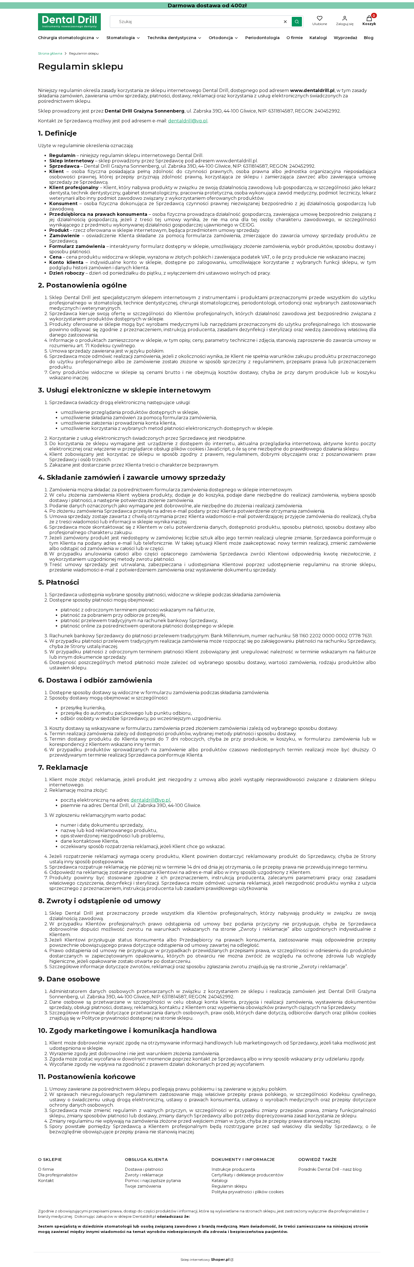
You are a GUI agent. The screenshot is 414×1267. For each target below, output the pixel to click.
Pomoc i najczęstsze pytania (153, 1180)
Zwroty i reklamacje (144, 1175)
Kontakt (46, 1180)
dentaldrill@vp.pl (188, 121)
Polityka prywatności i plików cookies (248, 1191)
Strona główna (50, 53)
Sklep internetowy (205, 1259)
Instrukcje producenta (233, 1169)
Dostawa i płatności (144, 1169)
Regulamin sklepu (229, 1186)
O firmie (46, 1169)
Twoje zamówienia (143, 1186)
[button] (297, 21)
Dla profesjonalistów (57, 1175)
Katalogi (220, 1180)
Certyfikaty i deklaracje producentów (247, 1175)
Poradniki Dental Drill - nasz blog (330, 1169)
